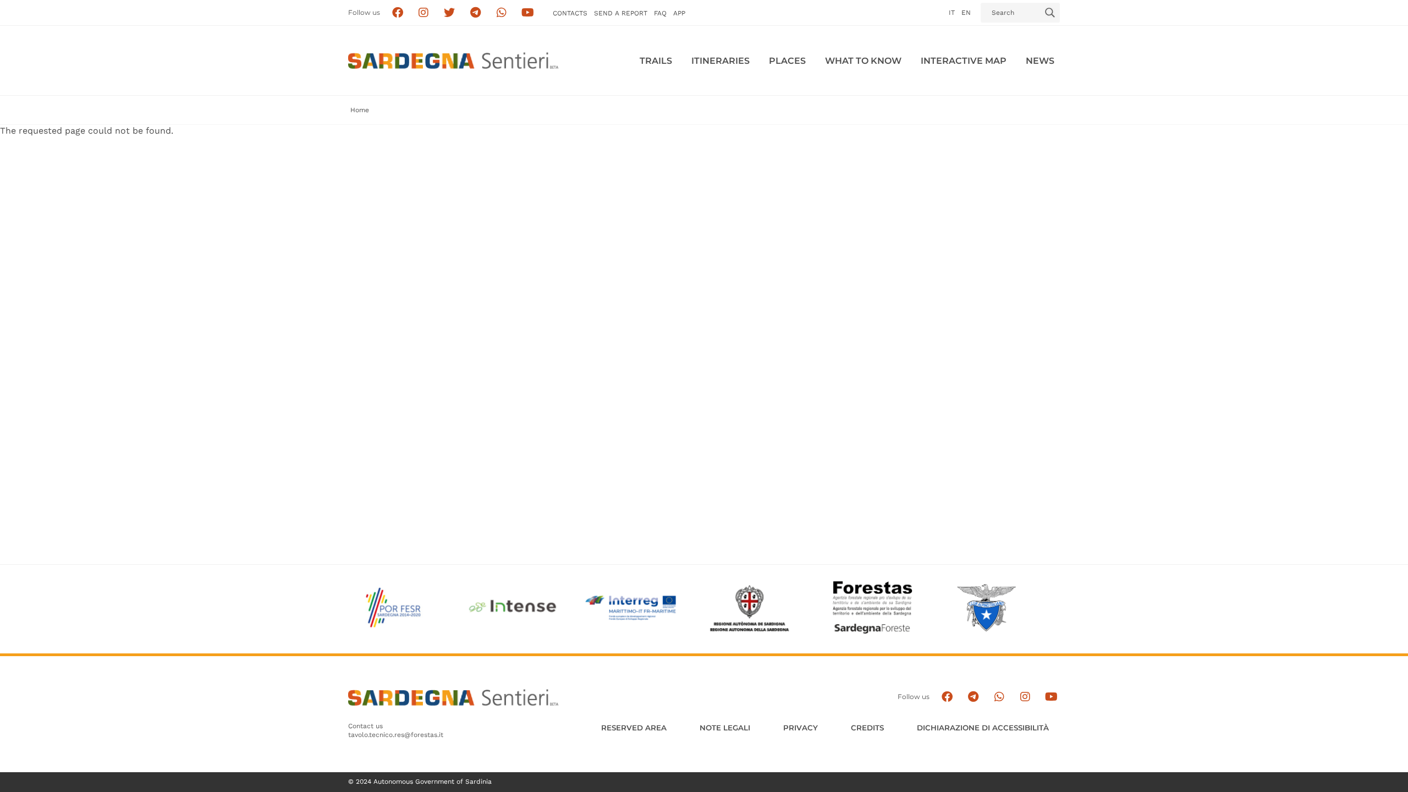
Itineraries (720, 61)
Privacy (800, 727)
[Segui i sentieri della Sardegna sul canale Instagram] (423, 13)
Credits (867, 727)
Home (359, 110)
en (966, 12)
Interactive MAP (964, 61)
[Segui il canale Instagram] (1025, 697)
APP (679, 13)
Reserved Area (634, 727)
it (952, 12)
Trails (656, 61)
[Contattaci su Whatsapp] (502, 13)
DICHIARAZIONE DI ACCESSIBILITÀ (983, 727)
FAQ (660, 13)
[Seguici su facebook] (397, 13)
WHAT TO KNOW (863, 61)
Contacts (570, 13)
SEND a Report (620, 13)
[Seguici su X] (449, 13)
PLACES (787, 61)
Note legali (725, 727)
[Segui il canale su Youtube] (527, 13)
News (1040, 61)
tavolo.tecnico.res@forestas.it (395, 735)
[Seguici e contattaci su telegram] (475, 13)
